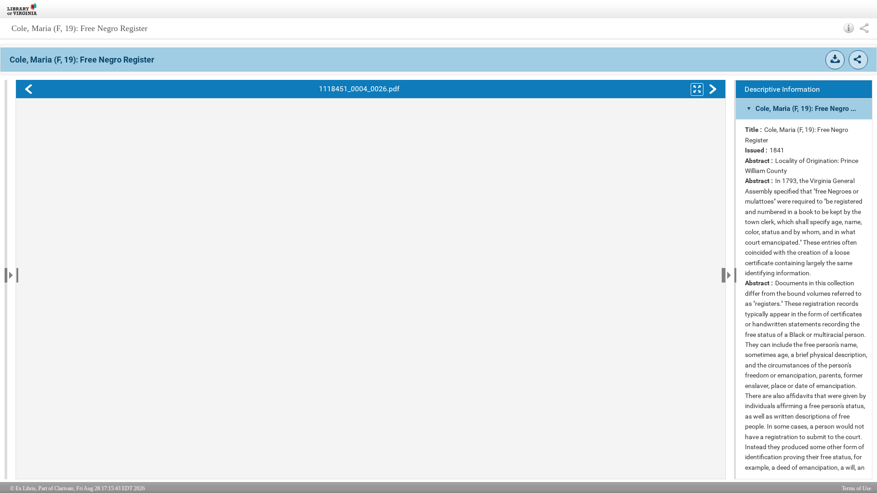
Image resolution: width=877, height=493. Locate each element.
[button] (849, 28)
